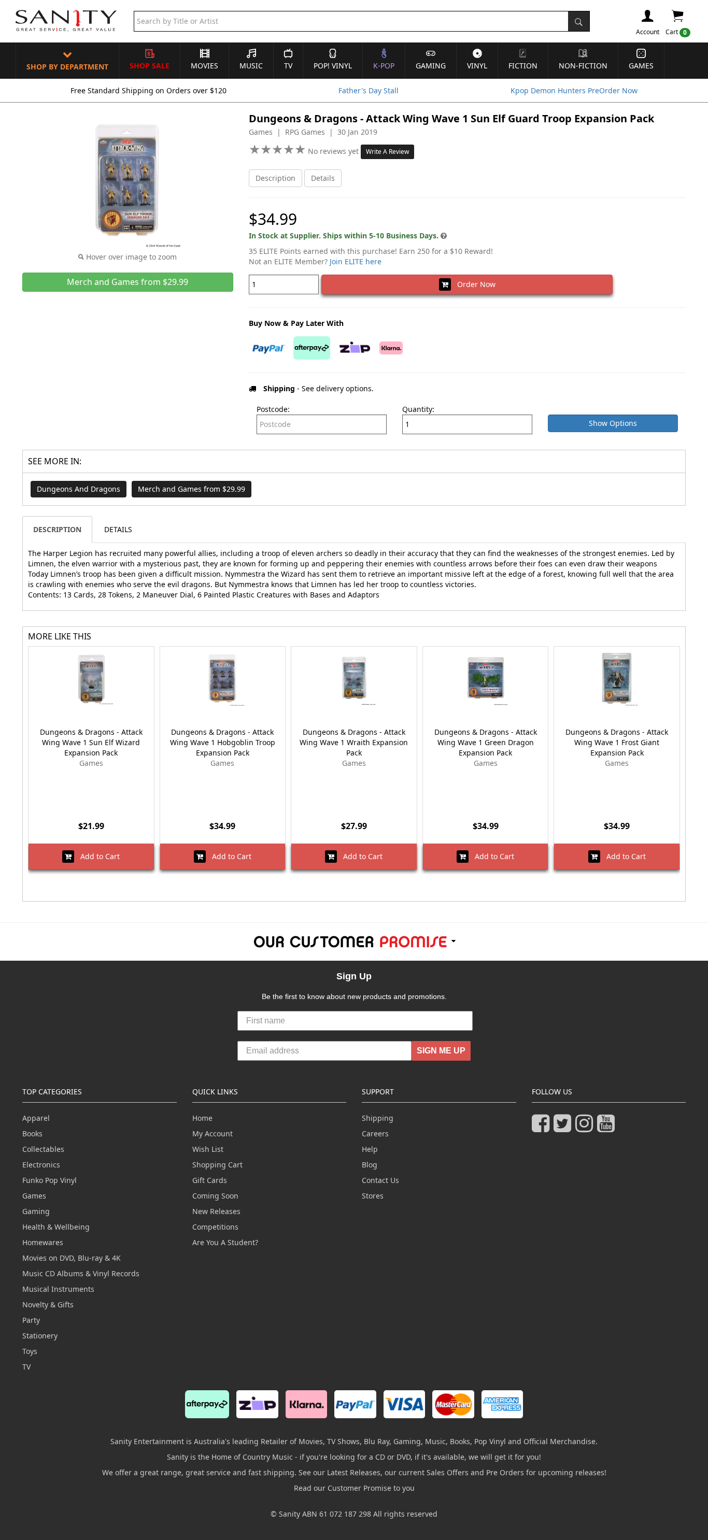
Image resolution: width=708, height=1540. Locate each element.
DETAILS (118, 529)
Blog (369, 1165)
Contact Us (380, 1180)
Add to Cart (97, 856)
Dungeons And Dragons (78, 489)
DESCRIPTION (57, 529)
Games (641, 65)
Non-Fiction (583, 65)
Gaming (431, 65)
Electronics (41, 1165)
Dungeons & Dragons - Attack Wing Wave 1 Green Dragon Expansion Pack (485, 742)
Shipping (377, 1118)
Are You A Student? (225, 1242)
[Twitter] (564, 1128)
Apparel (36, 1118)
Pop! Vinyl (333, 65)
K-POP (383, 65)
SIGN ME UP (441, 1050)
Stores (373, 1196)
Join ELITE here (355, 261)
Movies (204, 65)
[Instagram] (586, 1128)
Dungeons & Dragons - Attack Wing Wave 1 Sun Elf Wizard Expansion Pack (91, 742)
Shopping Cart (217, 1165)
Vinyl (477, 65)
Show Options (613, 423)
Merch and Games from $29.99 (191, 489)
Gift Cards (209, 1180)
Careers (375, 1133)
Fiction (522, 65)
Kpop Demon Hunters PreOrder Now (574, 90)
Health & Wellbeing (56, 1227)
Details (323, 178)
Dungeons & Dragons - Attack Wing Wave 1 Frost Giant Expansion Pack (616, 742)
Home (202, 1118)
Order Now (473, 284)
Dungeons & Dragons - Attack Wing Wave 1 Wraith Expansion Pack (354, 742)
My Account (212, 1133)
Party (31, 1320)
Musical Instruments (58, 1289)
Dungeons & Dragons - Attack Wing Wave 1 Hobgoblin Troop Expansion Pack (222, 742)
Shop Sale (149, 65)
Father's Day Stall (368, 90)
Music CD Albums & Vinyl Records (80, 1273)
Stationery (40, 1336)
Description (275, 178)
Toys (29, 1351)
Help (370, 1149)
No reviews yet (334, 151)
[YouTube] (608, 1128)
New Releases (216, 1211)
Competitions (215, 1227)
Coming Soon (215, 1196)
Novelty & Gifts (48, 1304)
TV (288, 65)
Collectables (43, 1149)
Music (251, 65)
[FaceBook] (543, 1128)
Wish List (207, 1149)
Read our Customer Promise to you (354, 1488)
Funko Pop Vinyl (49, 1180)
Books (32, 1133)
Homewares (42, 1242)
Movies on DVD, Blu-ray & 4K (71, 1258)
